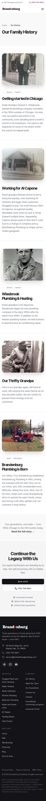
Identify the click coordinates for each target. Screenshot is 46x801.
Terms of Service (23, 770)
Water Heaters (8, 686)
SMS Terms (36, 770)
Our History (30, 679)
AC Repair (6, 712)
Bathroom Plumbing (10, 700)
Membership (7, 742)
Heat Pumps (7, 721)
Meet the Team (32, 683)
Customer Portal (32, 709)
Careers (29, 697)
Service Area (7, 756)
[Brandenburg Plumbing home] (11, 9)
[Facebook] (4, 664)
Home (4, 25)
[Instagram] (10, 664)
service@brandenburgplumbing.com (21, 657)
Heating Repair (8, 716)
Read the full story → (23, 531)
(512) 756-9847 (12, 653)
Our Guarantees (32, 688)
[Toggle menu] (42, 9)
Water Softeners (9, 691)
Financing (6, 747)
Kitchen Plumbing (9, 695)
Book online (23, 581)
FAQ (3, 738)
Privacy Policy (7, 770)
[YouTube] (16, 664)
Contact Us (30, 692)
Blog (4, 751)
